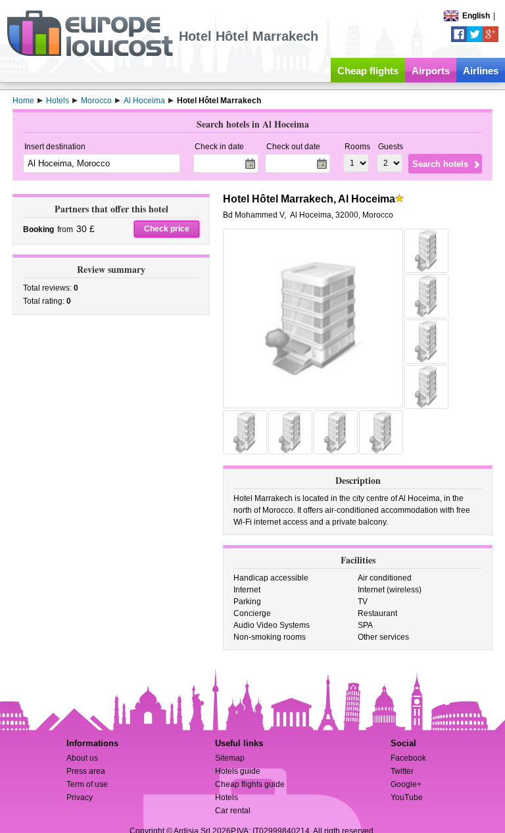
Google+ (406, 784)
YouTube (407, 797)
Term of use (87, 784)
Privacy (79, 797)
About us (82, 758)
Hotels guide (237, 771)
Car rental (233, 810)
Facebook (408, 758)
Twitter (402, 771)
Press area (85, 771)
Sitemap (230, 758)
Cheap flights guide (250, 784)
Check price (166, 228)
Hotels (226, 797)
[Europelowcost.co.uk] (90, 54)
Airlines (480, 70)
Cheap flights (367, 70)
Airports (431, 70)
